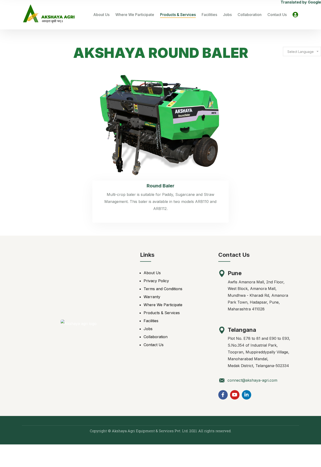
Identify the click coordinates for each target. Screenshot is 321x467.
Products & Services (178, 14)
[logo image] (49, 14)
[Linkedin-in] (246, 395)
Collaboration (250, 14)
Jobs (227, 14)
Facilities (209, 14)
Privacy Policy (156, 280)
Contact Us (277, 14)
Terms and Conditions (163, 288)
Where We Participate (134, 14)
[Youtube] (234, 395)
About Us (101, 14)
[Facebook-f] (223, 395)
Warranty (152, 296)
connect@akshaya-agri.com (252, 380)
